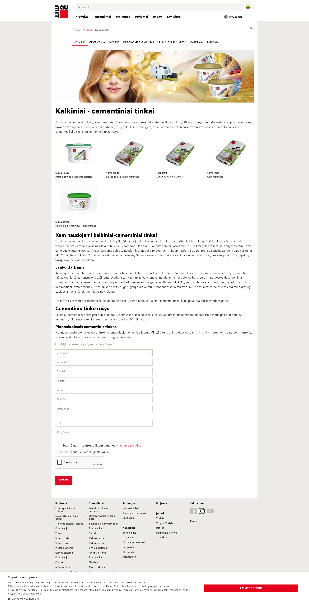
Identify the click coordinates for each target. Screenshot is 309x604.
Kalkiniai (80, 42)
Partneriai (128, 547)
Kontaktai (129, 528)
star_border (251, 28)
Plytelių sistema (64, 548)
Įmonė (160, 513)
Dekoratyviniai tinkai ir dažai (68, 517)
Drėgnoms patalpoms (138, 42)
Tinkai (58, 533)
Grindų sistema (64, 552)
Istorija (160, 528)
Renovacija (61, 528)
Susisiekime (129, 532)
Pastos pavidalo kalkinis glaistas (73, 177)
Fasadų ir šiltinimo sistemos (65, 509)
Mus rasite (129, 552)
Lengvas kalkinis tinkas (169, 176)
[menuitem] (249, 7)
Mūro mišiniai (63, 567)
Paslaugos (129, 503)
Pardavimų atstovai (134, 542)
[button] (102, 599)
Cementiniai (97, 42)
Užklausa (128, 537)
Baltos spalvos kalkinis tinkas (122, 177)
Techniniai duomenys (135, 513)
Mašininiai (196, 42)
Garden (59, 562)
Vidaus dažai (62, 538)
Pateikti (63, 480)
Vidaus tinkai (62, 543)
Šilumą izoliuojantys (172, 42)
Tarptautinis (129, 557)
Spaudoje (162, 537)
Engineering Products (68, 572)
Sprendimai (96, 503)
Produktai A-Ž (131, 508)
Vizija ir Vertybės (165, 523)
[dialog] (154, 588)
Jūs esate (62, 353)
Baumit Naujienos (166, 532)
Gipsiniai (114, 42)
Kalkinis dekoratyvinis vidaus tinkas (75, 226)
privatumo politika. (128, 445)
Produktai (61, 503)
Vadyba (160, 518)
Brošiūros (128, 518)
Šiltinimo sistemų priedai (69, 523)
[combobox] (159, 7)
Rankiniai (213, 42)
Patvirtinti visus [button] (251, 587)
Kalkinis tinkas (215, 177)
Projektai (162, 503)
